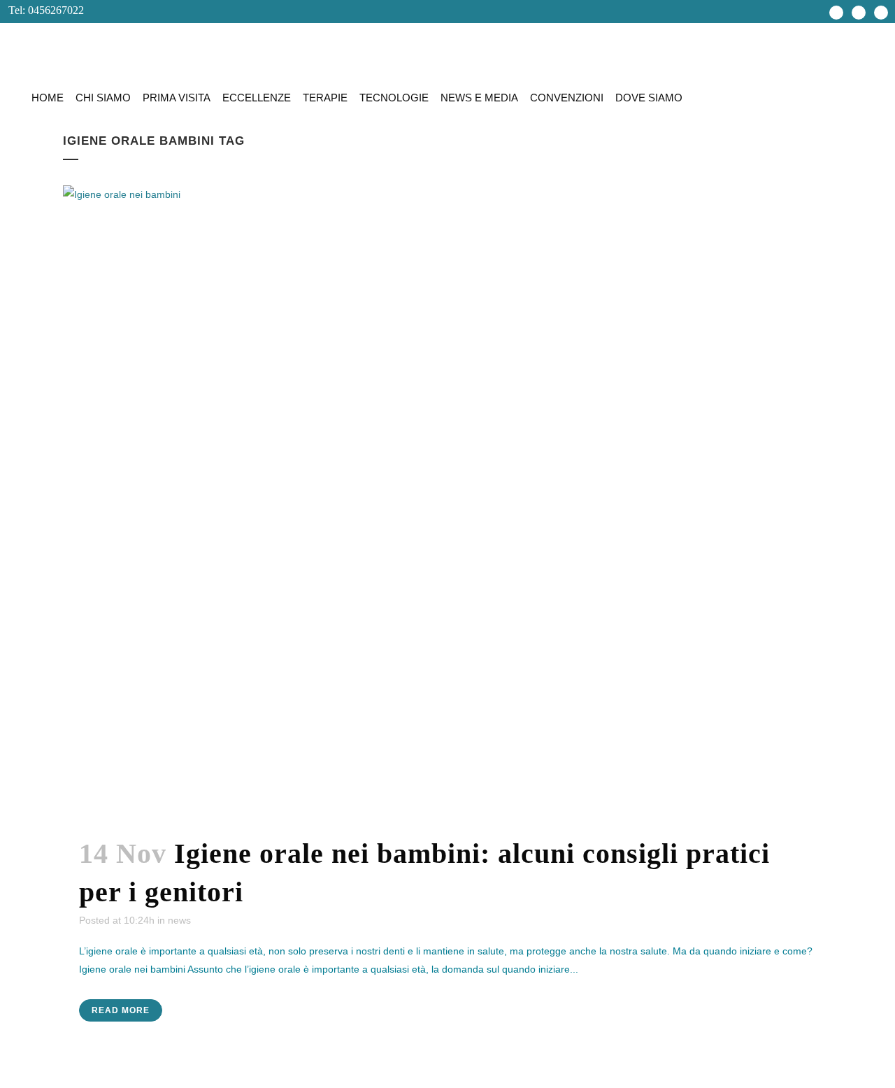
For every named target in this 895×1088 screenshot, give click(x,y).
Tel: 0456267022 (42, 10)
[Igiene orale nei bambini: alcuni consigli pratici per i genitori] (447, 501)
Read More (121, 1010)
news (179, 920)
